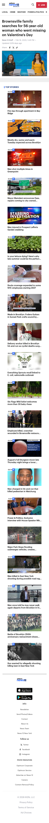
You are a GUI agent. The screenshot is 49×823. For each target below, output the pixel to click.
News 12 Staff (7, 40)
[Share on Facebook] (10, 48)
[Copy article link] (17, 48)
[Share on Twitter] (13, 48)
